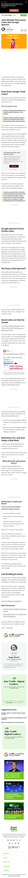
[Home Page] (10, 15)
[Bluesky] (9, 843)
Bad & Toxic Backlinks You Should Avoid (12, 722)
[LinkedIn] (11, 840)
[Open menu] (2, 15)
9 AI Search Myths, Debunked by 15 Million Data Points (14, 796)
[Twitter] (20, 840)
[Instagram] (12, 843)
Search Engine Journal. (13, 874)
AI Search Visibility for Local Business (13, 816)
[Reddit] (15, 843)
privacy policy (10, 702)
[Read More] (14, 786)
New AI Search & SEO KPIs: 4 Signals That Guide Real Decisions (13, 775)
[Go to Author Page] (3, 29)
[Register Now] (14, 766)
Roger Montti (10, 29)
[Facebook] (17, 840)
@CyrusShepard (14, 326)
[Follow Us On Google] (14, 635)
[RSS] (18, 843)
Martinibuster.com (14, 661)
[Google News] (8, 840)
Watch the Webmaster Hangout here (11, 601)
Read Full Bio (14, 653)
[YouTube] (14, 840)
